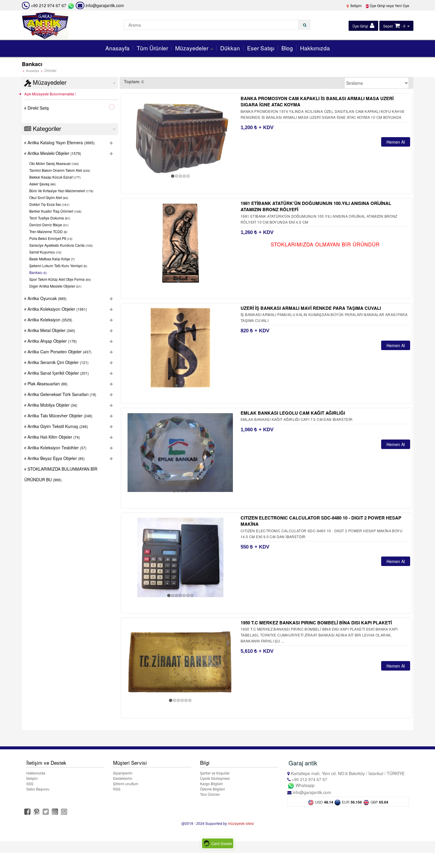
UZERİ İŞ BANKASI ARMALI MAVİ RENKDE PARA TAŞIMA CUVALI (311, 308)
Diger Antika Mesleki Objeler (54, 286)
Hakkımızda (315, 48)
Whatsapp (304, 785)
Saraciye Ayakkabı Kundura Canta (60, 245)
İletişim (355, 5)
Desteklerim (122, 778)
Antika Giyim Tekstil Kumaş (57, 426)
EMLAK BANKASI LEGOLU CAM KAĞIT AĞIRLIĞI (293, 413)
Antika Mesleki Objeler (53, 153)
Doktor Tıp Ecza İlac (48, 204)
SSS (29, 783)
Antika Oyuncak (46, 298)
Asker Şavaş (42, 184)
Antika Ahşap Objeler (51, 341)
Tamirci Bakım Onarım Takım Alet (59, 170)
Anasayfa (117, 48)
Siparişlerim (122, 772)
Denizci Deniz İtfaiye (48, 225)
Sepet (388, 25)
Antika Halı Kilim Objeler (53, 437)
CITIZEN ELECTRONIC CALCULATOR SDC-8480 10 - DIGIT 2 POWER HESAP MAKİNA (321, 520)
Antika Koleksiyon (49, 320)
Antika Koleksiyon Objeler (56, 309)
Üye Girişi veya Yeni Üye (389, 5)
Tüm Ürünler (152, 48)
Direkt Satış (37, 108)
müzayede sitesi (241, 823)
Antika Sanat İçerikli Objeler (57, 373)
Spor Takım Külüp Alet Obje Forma (59, 279)
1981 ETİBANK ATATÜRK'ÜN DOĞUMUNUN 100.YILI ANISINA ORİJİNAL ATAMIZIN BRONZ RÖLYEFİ (316, 206)
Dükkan (230, 48)
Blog (287, 48)
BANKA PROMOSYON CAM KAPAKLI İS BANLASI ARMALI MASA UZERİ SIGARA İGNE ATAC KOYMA (317, 101)
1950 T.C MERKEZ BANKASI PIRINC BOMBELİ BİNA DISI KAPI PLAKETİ (316, 622)
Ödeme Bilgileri (212, 788)
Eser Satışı (260, 48)
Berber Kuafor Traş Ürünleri (54, 211)
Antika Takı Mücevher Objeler (59, 416)
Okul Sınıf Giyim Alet (48, 198)
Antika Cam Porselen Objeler (58, 352)
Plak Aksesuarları (46, 384)
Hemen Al (395, 142)
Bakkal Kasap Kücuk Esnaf (54, 177)
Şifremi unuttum (125, 783)
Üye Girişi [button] (360, 25)
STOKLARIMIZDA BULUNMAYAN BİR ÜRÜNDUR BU (60, 474)
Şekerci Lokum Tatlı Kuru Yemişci (57, 266)
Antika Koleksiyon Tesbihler (56, 447)
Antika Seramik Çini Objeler (57, 362)
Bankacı (37, 273)
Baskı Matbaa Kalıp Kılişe (51, 259)
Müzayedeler (192, 48)
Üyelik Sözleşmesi (215, 778)
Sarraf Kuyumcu (44, 252)
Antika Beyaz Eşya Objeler (55, 458)
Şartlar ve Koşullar (215, 772)
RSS (116, 788)
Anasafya (32, 71)
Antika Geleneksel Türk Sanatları (61, 394)
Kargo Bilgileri (211, 783)
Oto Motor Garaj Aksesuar (53, 164)
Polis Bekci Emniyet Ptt (50, 238)
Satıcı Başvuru (37, 788)
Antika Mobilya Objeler (51, 405)
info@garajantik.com (104, 5)
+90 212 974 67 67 (48, 5)
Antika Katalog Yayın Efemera (60, 142)
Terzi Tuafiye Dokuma (49, 218)
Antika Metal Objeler (50, 330)
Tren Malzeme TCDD (47, 232)
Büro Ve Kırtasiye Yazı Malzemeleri (60, 191)
